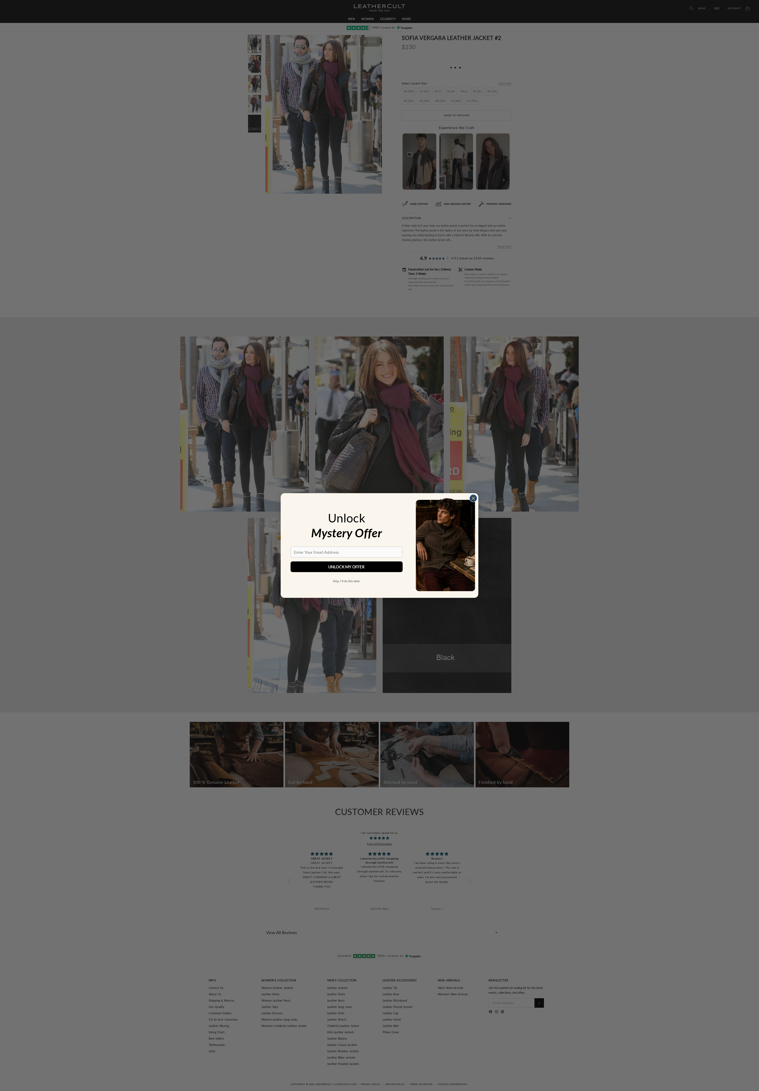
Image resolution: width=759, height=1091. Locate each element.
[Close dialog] (473, 498)
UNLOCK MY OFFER (346, 566)
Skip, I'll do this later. (346, 581)
